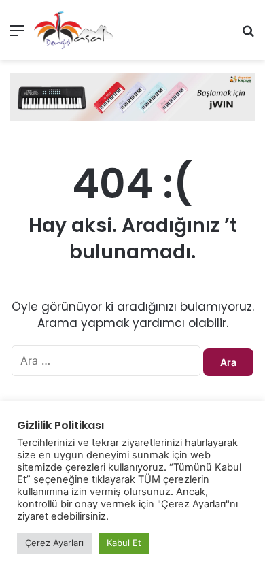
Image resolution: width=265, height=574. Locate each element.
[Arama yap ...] (248, 35)
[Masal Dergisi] (73, 30)
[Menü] (17, 35)
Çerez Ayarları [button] (54, 542)
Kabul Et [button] (124, 542)
